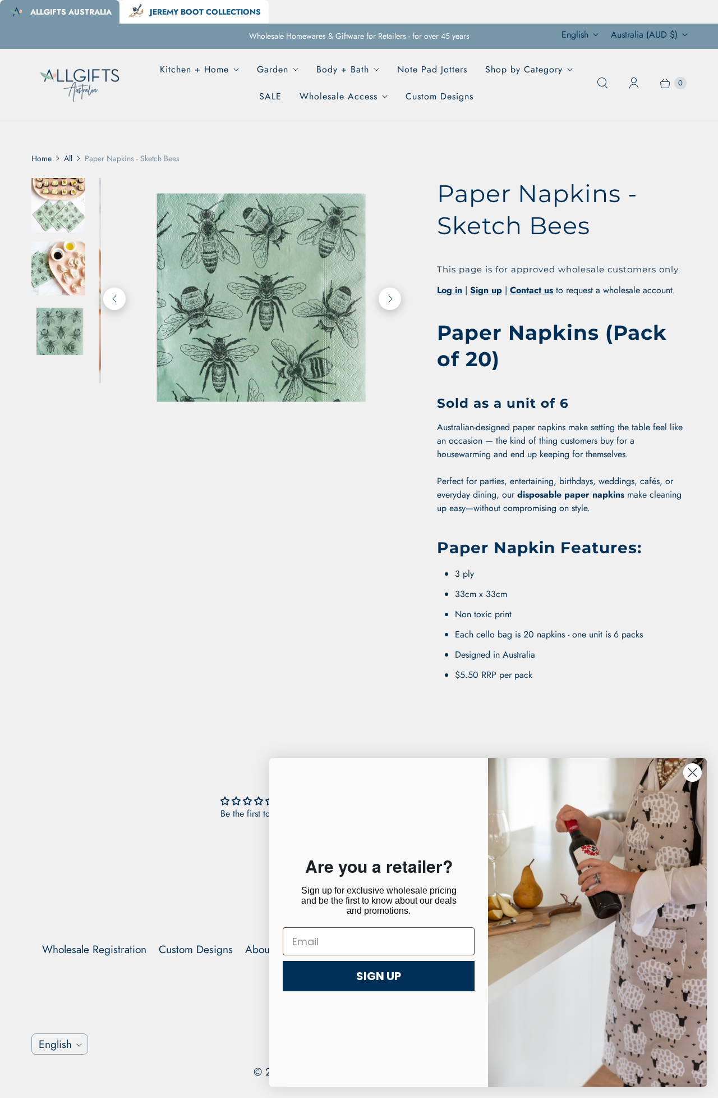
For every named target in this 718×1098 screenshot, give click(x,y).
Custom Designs (439, 96)
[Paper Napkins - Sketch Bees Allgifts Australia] (260, 280)
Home (41, 158)
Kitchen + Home (194, 69)
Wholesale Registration (94, 949)
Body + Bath (342, 69)
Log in (449, 290)
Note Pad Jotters (432, 69)
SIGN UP (378, 976)
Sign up (486, 290)
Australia (644, 34)
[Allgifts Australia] (80, 83)
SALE (270, 96)
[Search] (602, 83)
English (574, 34)
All (68, 158)
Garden (272, 69)
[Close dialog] (692, 772)
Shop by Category (524, 69)
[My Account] (634, 83)
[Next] (390, 281)
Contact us (531, 290)
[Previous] (114, 281)
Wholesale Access (339, 96)
